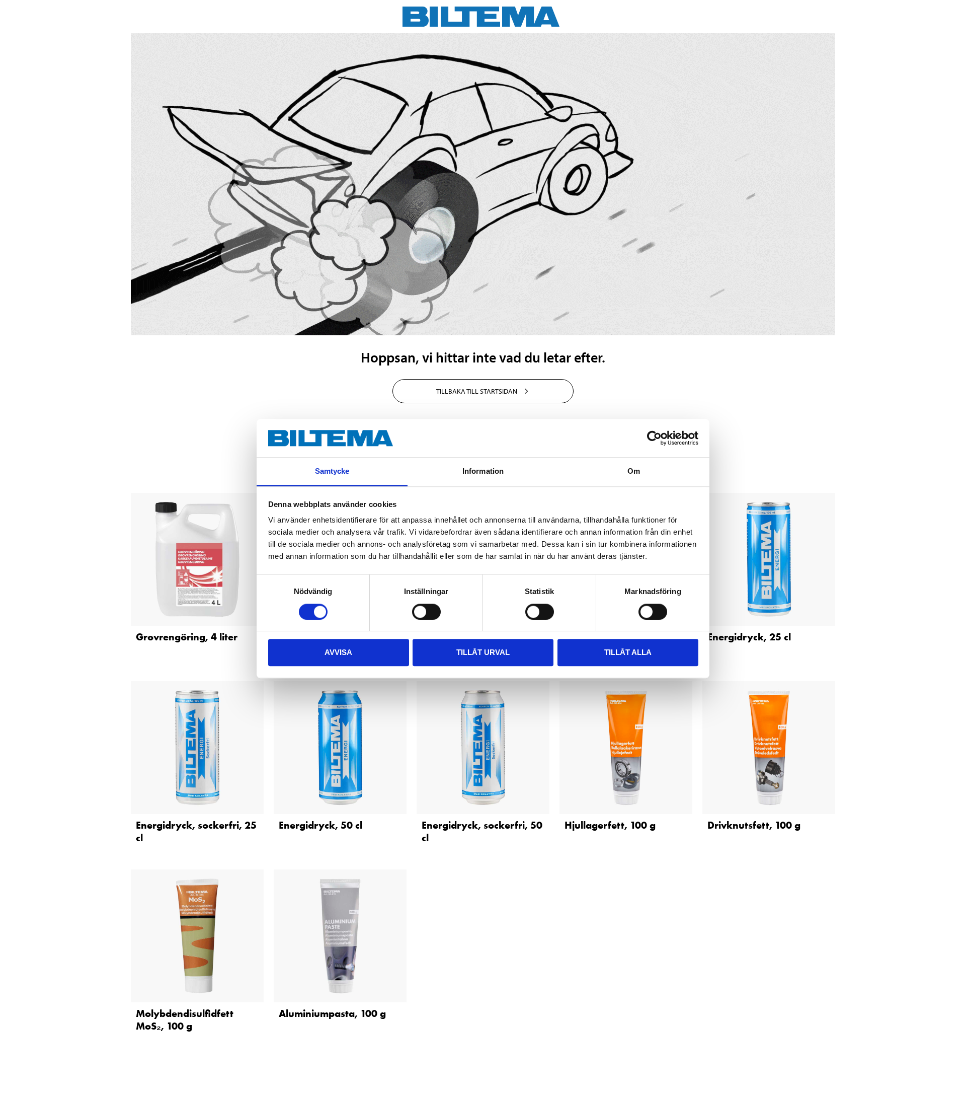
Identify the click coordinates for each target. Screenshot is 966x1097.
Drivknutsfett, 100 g (753, 825)
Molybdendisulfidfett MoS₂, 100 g (184, 1020)
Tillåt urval (483, 652)
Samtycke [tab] (332, 471)
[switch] (426, 612)
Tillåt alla (628, 652)
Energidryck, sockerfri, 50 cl (482, 831)
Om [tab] (633, 471)
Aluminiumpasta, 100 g (332, 1013)
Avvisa (338, 652)
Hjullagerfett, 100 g (610, 825)
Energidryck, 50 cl (320, 825)
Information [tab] (483, 471)
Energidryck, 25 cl (749, 636)
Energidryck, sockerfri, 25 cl (196, 831)
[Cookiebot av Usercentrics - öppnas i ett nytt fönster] (654, 438)
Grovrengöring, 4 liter (186, 636)
